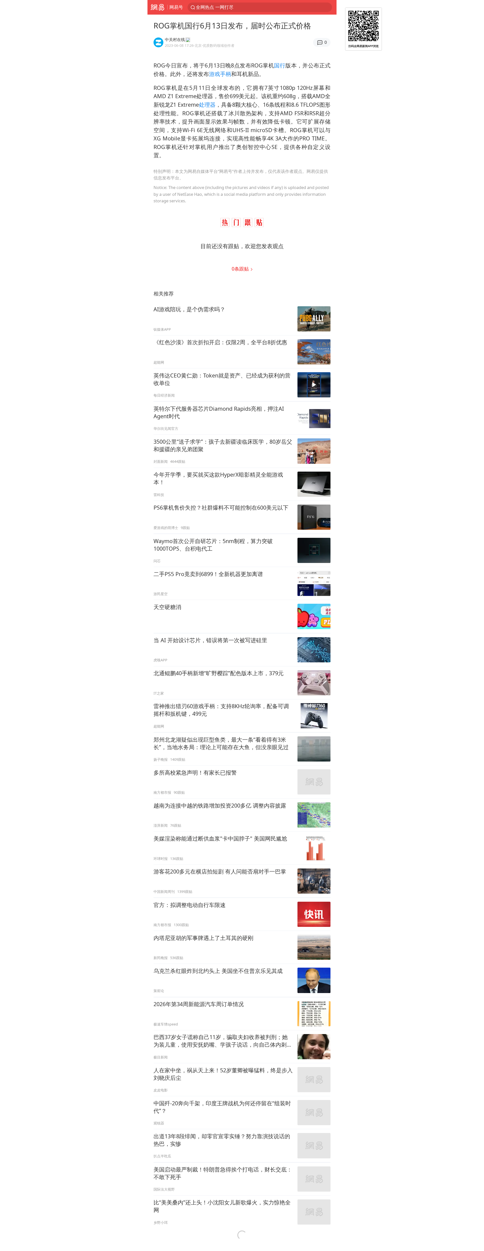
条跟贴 (241, 268)
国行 (279, 65)
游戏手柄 (220, 74)
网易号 (176, 7)
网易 (157, 7)
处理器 (207, 104)
